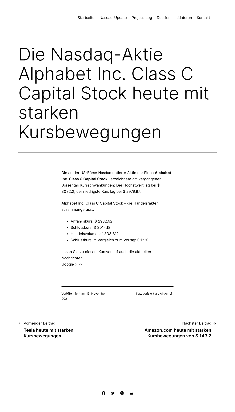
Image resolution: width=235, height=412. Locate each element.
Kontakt (203, 17)
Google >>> (72, 264)
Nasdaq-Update (113, 17)
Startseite (86, 17)
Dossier (163, 17)
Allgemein (166, 293)
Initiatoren (183, 17)
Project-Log (142, 17)
